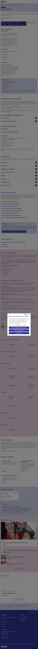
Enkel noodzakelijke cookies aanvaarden (19, 327)
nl (29, 314)
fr (27, 314)
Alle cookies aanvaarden (19, 330)
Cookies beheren (19, 333)
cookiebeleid (18, 325)
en (25, 314)
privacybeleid (24, 325)
